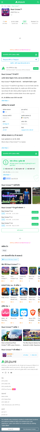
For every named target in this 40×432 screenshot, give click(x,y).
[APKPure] (20, 2)
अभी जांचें (4, 130)
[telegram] (2, 373)
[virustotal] (24, 161)
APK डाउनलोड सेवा (6, 386)
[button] (24, 22)
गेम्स (5, 6)
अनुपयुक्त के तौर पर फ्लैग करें (27, 130)
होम (2, 6)
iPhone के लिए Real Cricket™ (11, 259)
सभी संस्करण (20, 230)
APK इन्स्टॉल (4, 381)
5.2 (6, 112)
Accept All (10, 429)
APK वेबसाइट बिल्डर (6, 399)
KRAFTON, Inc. (15, 12)
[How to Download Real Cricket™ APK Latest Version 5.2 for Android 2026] (11, 335)
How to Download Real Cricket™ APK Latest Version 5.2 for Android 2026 (10, 344)
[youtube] (11, 373)
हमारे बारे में (3, 412)
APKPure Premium (6, 389)
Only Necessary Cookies (29, 429)
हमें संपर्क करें (4, 415)
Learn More (5, 425)
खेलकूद (8, 6)
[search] (38, 2)
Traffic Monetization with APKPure (10, 405)
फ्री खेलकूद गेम (6, 124)
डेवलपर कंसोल (4, 396)
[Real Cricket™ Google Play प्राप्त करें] (25, 117)
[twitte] (8, 373)
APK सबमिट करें (5, 402)
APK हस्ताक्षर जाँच (5, 384)
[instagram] (5, 373)
